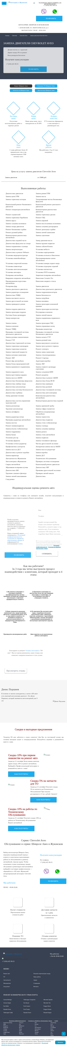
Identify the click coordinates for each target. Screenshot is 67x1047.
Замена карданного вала (15, 372)
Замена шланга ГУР (43, 337)
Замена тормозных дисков (45, 215)
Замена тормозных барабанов (17, 218)
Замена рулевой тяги (43, 340)
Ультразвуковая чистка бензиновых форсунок (49, 200)
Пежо (52, 1029)
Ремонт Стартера (42, 358)
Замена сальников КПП (44, 372)
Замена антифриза (12, 412)
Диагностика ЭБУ (42, 467)
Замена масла (41, 196)
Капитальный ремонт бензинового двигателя (18, 205)
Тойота (52, 1030)
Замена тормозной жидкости (16, 352)
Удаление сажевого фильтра (16, 473)
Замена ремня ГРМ (43, 193)
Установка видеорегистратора (17, 255)
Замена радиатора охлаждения (17, 292)
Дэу (20, 1024)
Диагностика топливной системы (48, 390)
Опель (36, 1034)
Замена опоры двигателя (15, 226)
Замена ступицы (42, 426)
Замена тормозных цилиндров (17, 346)
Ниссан (36, 1030)
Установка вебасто (43, 249)
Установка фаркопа (13, 441)
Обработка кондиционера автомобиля (45, 413)
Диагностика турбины (14, 393)
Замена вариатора (12, 455)
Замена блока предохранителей (17, 364)
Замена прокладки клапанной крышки (47, 305)
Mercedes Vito (47, 1003)
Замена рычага (41, 432)
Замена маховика (42, 301)
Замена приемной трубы (45, 406)
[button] (5, 701)
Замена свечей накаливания (16, 476)
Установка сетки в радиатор (16, 444)
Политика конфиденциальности (17, 1020)
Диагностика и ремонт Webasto (17, 252)
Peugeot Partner (47, 1009)
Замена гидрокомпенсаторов (46, 292)
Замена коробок (42, 452)
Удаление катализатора (14, 409)
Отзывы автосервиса (33, 650)
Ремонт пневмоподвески (15, 426)
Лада (20, 1030)
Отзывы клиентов (49, 936)
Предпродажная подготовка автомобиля (16, 282)
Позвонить (46, 18)
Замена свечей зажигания (45, 232)
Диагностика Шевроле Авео (46, 90)
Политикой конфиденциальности (16, 536)
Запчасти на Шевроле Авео (21, 90)
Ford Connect (26, 1006)
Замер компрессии (12, 318)
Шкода (52, 1026)
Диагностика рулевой (44, 387)
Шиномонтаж (7, 983)
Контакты (36, 986)
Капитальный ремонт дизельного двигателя (48, 205)
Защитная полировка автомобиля (48, 275)
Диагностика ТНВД (13, 295)
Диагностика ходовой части (16, 240)
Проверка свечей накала (45, 473)
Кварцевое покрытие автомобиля (18, 278)
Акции (35, 980)
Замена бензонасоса (43, 295)
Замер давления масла (44, 240)
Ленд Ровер (53, 1022)
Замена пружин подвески (45, 243)
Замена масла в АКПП (14, 378)
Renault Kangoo (47, 1012)
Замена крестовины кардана (16, 375)
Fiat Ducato (26, 1003)
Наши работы (37, 977)
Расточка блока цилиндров (16, 315)
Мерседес (21, 1034)
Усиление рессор (12, 438)
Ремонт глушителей (13, 215)
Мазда (20, 1032)
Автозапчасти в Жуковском (16, 458)
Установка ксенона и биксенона (48, 255)
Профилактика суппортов (15, 447)
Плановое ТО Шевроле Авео (46, 86)
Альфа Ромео (6, 1032)
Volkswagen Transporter (29, 999)
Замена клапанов (12, 326)
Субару (5, 1029)
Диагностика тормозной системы (18, 343)
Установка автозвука (13, 272)
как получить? (21, 774)
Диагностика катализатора (15, 387)
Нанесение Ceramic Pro (44, 278)
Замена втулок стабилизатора (17, 429)
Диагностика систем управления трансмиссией (18, 402)
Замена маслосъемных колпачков (48, 223)
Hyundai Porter (7, 1009)
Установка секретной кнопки (16, 263)
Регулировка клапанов (44, 312)
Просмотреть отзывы (15, 671)
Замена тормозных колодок (16, 199)
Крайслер (5, 1027)
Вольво (36, 1024)
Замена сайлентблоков (44, 246)
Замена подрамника (13, 432)
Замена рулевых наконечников (17, 337)
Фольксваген (38, 1027)
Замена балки (11, 435)
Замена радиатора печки (15, 417)
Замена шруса (11, 220)
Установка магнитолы (44, 269)
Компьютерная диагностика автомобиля (16, 236)
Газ (35, 1026)
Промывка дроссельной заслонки (48, 470)
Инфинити (21, 1026)
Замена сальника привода (45, 429)
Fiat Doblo (6, 1006)
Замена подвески (42, 438)
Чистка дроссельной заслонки (47, 444)
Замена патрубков (42, 298)
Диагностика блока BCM (45, 381)
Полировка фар (11, 286)
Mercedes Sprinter (48, 999)
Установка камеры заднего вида (47, 263)
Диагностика (40, 476)
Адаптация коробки (43, 361)
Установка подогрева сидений (47, 266)
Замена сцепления (42, 235)
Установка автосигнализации (16, 269)
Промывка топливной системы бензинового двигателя (47, 333)
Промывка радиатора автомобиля (18, 420)
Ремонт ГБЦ (40, 218)
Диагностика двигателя (14, 193)
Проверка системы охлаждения (47, 461)
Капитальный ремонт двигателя (47, 464)
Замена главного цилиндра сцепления (46, 368)
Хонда (52, 1035)
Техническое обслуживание (46, 458)
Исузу (20, 1027)
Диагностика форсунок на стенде (18, 243)
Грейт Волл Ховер (7, 1022)
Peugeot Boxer (47, 1006)
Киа (36, 1022)
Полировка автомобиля (14, 275)
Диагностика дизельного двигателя (49, 289)
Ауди (4, 1034)
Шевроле (5, 1026)
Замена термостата (43, 417)
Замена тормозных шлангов (16, 349)
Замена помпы (11, 323)
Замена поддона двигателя (15, 309)
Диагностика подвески (44, 420)
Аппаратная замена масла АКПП (48, 447)
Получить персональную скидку (42, 973)
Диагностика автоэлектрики (46, 393)
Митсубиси (37, 1029)
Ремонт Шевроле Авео (21, 86)
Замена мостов (11, 423)
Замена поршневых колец (45, 326)
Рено (52, 1024)
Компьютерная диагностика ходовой (49, 401)
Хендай (36, 1032)
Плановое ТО (17, 936)
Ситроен (21, 1022)
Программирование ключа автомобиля (45, 259)
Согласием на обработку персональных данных (15, 539)
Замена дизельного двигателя (16, 289)
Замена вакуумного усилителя (47, 343)
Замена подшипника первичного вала (48, 319)
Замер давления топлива (15, 396)
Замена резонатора (13, 406)
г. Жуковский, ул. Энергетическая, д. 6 (33, 27)
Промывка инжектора (44, 329)
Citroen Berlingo (7, 999)
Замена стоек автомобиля (45, 435)
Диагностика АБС (12, 470)
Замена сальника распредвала (47, 226)
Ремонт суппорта (42, 349)
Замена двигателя (42, 286)
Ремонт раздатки (42, 375)
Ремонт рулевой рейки (14, 232)
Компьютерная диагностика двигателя (46, 211)
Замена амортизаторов (14, 249)
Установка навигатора (14, 266)
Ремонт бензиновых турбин (16, 229)
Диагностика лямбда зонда (16, 384)
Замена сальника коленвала (16, 223)
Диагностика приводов (44, 384)
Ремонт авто (6, 973)
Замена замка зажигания (45, 352)
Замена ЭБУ (40, 364)
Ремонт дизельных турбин (45, 229)
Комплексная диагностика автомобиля (45, 397)
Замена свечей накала (44, 315)
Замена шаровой (42, 220)
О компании (37, 983)
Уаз (51, 1032)
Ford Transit (26, 1009)
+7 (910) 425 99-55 (50, 5)
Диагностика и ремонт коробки (17, 452)
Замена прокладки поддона (16, 312)
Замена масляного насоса (15, 298)
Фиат (52, 1034)
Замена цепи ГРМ (12, 196)
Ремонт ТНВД (11, 329)
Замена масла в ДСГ (13, 449)
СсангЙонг (53, 1027)
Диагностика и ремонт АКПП (47, 378)
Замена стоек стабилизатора (46, 423)
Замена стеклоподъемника (45, 355)
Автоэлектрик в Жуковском (16, 461)
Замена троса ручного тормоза (47, 346)
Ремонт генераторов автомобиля (18, 209)
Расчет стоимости (17, 910)
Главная (7, 35)
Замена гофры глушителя (45, 409)
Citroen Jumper (7, 1003)
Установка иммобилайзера (15, 258)
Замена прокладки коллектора (47, 309)
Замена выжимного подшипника (18, 367)
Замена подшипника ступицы (17, 246)
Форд (20, 1029)
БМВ (4, 1024)
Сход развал (10, 479)
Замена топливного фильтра (46, 441)
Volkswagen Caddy (8, 1012)
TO (4, 977)
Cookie (20, 544)
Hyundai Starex (27, 1012)
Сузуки (5, 1030)
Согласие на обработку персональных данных (40, 1020)
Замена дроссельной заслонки (17, 301)
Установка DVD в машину (45, 272)
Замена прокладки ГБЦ (44, 323)
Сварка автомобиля (13, 464)
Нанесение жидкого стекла (46, 281)
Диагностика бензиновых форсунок (19, 381)
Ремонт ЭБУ (10, 358)
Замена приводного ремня (15, 304)
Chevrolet (14, 35)
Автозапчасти (7, 980)
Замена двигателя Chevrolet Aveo (38, 35)
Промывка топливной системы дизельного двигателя (17, 333)
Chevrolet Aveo (23, 35)
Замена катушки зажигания (16, 355)
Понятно (60, 1042)
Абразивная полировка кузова (17, 467)
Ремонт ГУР (10, 340)
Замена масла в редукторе (45, 449)
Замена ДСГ (40, 455)
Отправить (47, 554)
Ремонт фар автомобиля (15, 361)
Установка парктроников (45, 252)
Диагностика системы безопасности (19, 390)
